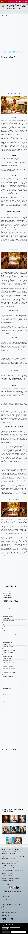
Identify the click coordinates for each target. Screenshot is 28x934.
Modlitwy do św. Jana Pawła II (7, 640)
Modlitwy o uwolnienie (6, 686)
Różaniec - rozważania (6, 712)
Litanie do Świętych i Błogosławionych (9, 634)
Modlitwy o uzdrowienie (6, 688)
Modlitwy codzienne (6, 603)
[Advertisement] (14, 32)
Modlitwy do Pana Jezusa (7, 608)
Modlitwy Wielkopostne (6, 704)
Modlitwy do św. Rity (6, 644)
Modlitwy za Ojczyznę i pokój (7, 666)
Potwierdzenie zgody (6, 916)
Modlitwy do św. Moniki (6, 658)
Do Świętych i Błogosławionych (8, 638)
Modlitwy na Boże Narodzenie (8, 698)
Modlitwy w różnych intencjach (8, 692)
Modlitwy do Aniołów (6, 618)
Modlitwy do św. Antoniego (7, 646)
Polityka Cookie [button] (5, 927)
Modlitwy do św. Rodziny (7, 656)
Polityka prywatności (5, 906)
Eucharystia (4, 588)
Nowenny (4, 626)
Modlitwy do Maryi (5, 612)
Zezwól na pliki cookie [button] (18, 931)
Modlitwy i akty (5, 606)
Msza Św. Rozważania (6, 595)
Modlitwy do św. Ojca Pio (7, 642)
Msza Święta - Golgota (6, 593)
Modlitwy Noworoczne (6, 701)
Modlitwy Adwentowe (6, 694)
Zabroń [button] (6, 931)
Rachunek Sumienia (6, 715)
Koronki (4, 624)
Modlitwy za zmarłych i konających (8, 672)
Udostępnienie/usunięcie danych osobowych (10, 912)
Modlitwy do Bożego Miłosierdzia (8, 620)
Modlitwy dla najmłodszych (7, 676)
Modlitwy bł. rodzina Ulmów (7, 652)
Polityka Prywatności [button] (15, 927)
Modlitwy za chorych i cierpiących (8, 668)
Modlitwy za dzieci (5, 680)
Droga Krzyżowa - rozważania (8, 709)
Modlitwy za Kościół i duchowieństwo (9, 662)
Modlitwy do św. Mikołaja (7, 660)
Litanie (3, 630)
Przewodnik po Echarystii (7, 597)
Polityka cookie (4, 909)
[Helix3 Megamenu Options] (12, 12)
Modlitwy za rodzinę (6, 684)
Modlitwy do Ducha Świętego (7, 616)
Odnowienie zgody (5, 915)
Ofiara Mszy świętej (6, 591)
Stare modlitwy (5, 707)
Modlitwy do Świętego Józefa (7, 614)
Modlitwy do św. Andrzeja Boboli (8, 650)
